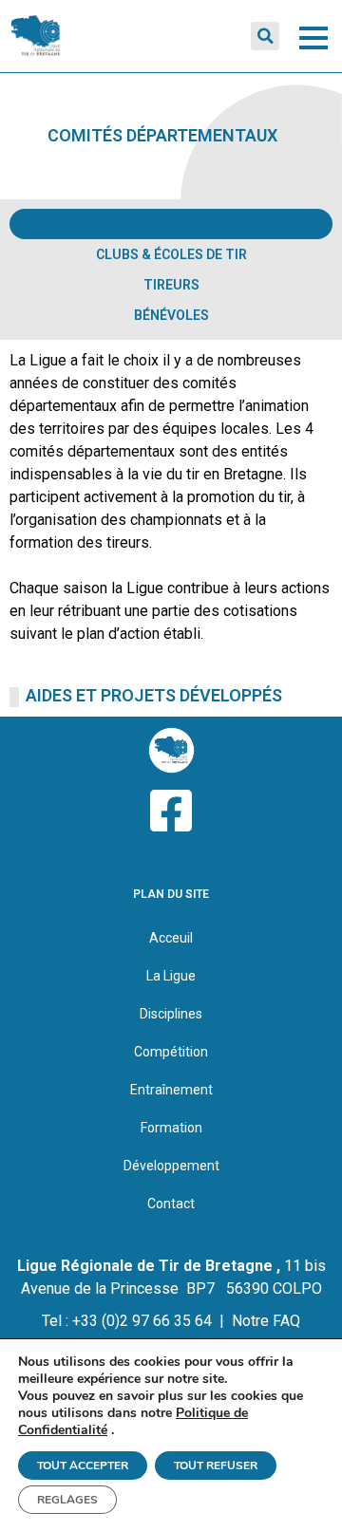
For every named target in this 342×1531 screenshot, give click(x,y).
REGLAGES (67, 1499)
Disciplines (171, 1013)
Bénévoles (171, 315)
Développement (171, 1165)
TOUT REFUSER (215, 1465)
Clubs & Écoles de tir (171, 254)
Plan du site (171, 894)
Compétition (171, 1051)
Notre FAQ (266, 1321)
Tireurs (171, 284)
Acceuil (171, 937)
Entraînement (171, 1089)
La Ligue (171, 975)
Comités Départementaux (171, 224)
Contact (171, 1203)
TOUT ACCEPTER (82, 1465)
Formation (171, 1127)
